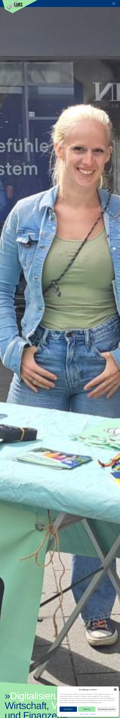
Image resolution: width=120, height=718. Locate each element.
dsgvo (81, 714)
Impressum (92, 714)
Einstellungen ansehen (106, 709)
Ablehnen (86, 709)
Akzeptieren (68, 709)
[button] (115, 689)
